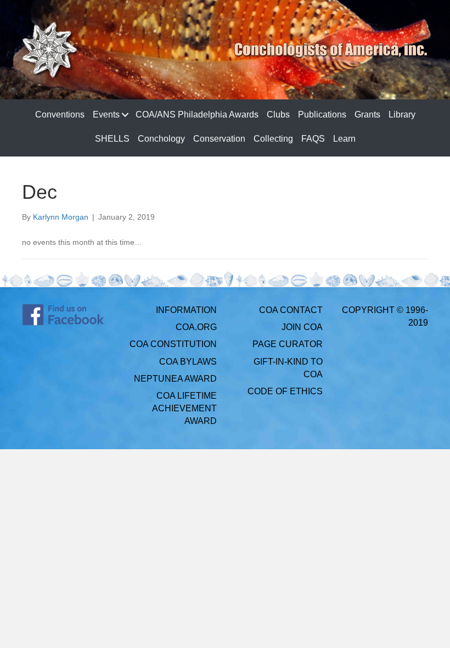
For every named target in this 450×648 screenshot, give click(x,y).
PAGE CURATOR (287, 344)
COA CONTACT (291, 310)
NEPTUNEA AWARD (175, 378)
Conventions (60, 114)
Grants (367, 114)
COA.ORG (196, 327)
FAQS (313, 138)
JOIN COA (302, 327)
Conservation (219, 138)
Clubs (278, 114)
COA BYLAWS (188, 361)
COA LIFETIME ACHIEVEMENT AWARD (184, 408)
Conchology (161, 138)
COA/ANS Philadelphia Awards (197, 114)
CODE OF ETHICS (285, 391)
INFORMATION (186, 310)
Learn (344, 138)
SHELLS (112, 138)
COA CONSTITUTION (173, 344)
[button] (125, 115)
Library (402, 114)
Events (106, 114)
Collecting (273, 138)
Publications (322, 114)
